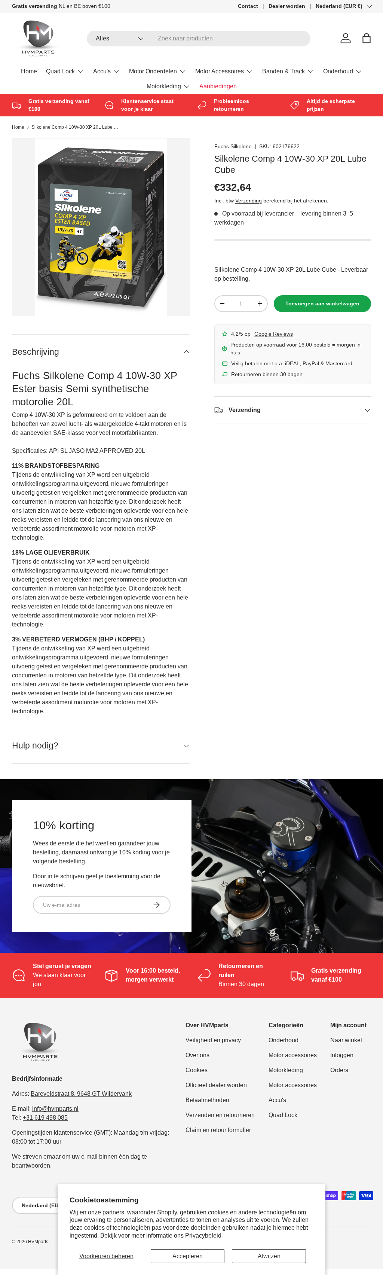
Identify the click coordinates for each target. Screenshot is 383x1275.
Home (29, 71)
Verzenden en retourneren (220, 1115)
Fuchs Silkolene (233, 146)
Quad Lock (283, 1115)
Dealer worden (287, 6)
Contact (248, 6)
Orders (339, 1070)
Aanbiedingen (218, 86)
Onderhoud (283, 1040)
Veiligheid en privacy (213, 1040)
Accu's (277, 1100)
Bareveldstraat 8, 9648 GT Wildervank (81, 1094)
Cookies (197, 1070)
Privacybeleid (203, 1235)
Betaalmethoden (207, 1100)
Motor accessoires (293, 1055)
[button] (366, 38)
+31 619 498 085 (45, 1117)
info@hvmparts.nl (55, 1108)
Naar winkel (346, 1040)
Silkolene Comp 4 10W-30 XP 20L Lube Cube (76, 127)
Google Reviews (273, 334)
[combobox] (199, 38)
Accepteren (187, 1256)
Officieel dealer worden (216, 1085)
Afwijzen (269, 1256)
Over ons (197, 1055)
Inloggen (341, 1055)
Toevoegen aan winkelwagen (322, 303)
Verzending (248, 201)
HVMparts (38, 1241)
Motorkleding (286, 1070)
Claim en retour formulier (218, 1130)
